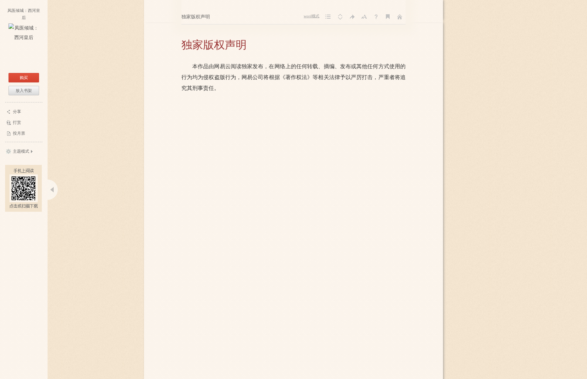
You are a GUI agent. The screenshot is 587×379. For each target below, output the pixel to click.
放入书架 (24, 90)
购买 (24, 77)
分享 (17, 111)
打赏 (17, 122)
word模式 (311, 16)
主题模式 (21, 151)
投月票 (19, 133)
